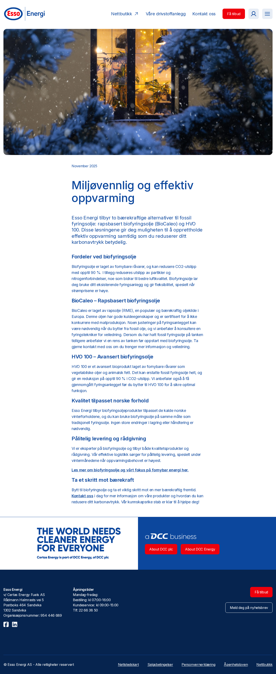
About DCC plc (161, 549)
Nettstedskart (128, 664)
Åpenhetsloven (236, 664)
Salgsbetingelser (160, 664)
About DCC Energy (200, 549)
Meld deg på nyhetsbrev (249, 607)
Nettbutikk (264, 664)
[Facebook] (6, 624)
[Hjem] (24, 14)
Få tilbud (233, 14)
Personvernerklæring (198, 664)
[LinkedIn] (14, 624)
